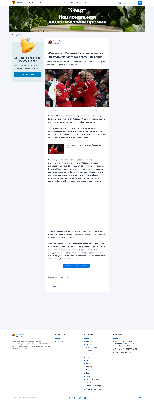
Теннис (88, 3)
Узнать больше (27, 75)
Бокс (79, 3)
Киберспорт (90, 370)
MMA (71, 3)
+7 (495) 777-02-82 (129, 349)
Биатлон (89, 373)
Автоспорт (90, 364)
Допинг (89, 376)
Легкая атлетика (92, 379)
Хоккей (62, 3)
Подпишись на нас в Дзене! (76, 266)
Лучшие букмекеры (94, 389)
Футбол (32, 3)
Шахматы (89, 367)
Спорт (14, 35)
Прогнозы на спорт (93, 386)
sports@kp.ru (125, 352)
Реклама (60, 341)
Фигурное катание (47, 3)
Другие (89, 383)
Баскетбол (90, 354)
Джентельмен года (127, 3)
